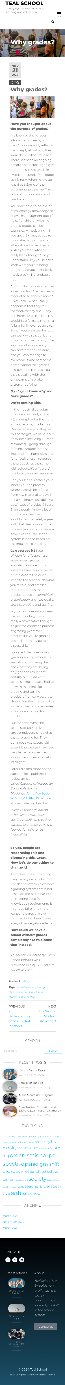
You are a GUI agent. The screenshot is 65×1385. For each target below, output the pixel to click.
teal (15, 1193)
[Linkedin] (21, 1259)
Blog (26, 981)
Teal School (24, 3)
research (21, 992)
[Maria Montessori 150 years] (10, 1098)
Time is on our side (31, 1082)
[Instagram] (14, 1259)
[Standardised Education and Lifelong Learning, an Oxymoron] (10, 1111)
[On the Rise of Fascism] (10, 1074)
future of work (27, 1142)
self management (19, 1180)
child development (12, 1136)
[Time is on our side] (10, 1086)
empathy (49, 1136)
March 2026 (10, 1215)
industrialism (25, 987)
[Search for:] (32, 1050)
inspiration (44, 1148)
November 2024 (13, 1221)
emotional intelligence (33, 1136)
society (37, 1179)
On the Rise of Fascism (33, 1070)
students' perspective (22, 996)
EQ (56, 1136)
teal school (30, 1193)
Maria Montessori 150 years (36, 1095)
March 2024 (10, 1227)
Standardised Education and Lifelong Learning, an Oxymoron (40, 1109)
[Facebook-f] (7, 1259)
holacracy (42, 1142)
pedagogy (13, 1171)
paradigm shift (42, 1164)
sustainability (18, 1187)
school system (37, 992)
